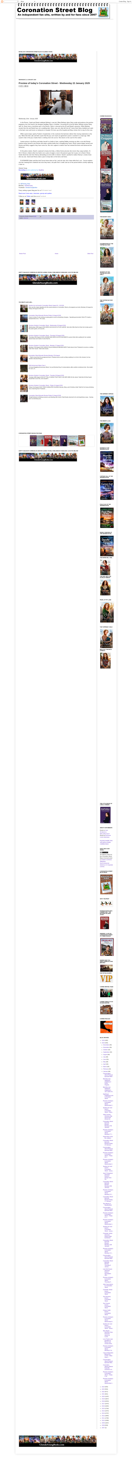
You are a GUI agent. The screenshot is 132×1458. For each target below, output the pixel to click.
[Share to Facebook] (25, 86)
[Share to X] (23, 86)
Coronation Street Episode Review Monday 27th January (108, 1124)
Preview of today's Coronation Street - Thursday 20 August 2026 (46, 335)
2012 (103, 1415)
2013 (103, 1413)
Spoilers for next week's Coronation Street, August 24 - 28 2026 (46, 305)
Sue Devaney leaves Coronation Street (107, 1299)
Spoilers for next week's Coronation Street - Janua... (108, 1169)
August (105, 1054)
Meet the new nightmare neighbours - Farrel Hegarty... (107, 1082)
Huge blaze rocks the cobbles (108, 1137)
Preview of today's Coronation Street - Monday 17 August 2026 (46, 345)
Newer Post (22, 253)
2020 (103, 1396)
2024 (103, 1387)
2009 (103, 1423)
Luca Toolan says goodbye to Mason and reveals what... (108, 1341)
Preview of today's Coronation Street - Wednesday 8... (108, 1319)
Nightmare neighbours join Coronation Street (108, 1096)
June (104, 1059)
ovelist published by (35, 170)
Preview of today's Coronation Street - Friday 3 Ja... (108, 1374)
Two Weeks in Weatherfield (107, 1204)
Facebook (43, 196)
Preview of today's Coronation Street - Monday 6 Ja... (108, 1348)
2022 (103, 1391)
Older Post (90, 253)
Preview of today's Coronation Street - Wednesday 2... (108, 1103)
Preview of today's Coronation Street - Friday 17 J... (108, 1215)
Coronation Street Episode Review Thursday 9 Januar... (108, 1264)
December (106, 1045)
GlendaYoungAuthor (31, 187)
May (104, 1062)
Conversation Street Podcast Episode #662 (108, 1257)
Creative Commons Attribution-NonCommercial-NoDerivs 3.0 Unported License (106, 863)
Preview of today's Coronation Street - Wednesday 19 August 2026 (47, 325)
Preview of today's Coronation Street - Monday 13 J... (108, 1251)
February (106, 1069)
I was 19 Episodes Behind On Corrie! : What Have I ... (108, 1355)
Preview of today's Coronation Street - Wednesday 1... (108, 1222)
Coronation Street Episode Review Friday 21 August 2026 (45, 395)
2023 (103, 1389)
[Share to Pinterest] (27, 86)
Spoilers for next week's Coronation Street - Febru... (108, 1110)
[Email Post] (40, 216)
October (105, 1049)
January (105, 1071)
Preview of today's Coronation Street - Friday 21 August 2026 (46, 385)
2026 (103, 1040)
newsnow (25, 218)
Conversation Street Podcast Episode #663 (108, 1209)
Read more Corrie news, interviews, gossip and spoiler (35, 193)
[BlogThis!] (22, 86)
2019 (103, 1399)
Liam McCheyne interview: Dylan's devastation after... (107, 1272)
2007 (103, 1427)
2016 (103, 1406)
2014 (103, 1411)
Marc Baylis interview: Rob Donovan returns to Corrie (108, 1334)
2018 (103, 1401)
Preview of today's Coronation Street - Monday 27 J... (108, 1132)
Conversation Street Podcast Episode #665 (108, 1075)
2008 (103, 1425)
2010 (103, 1420)
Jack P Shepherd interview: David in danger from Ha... (108, 1176)
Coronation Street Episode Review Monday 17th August (44, 355)
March (105, 1066)
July (104, 1057)
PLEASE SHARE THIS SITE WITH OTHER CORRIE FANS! (106, 842)
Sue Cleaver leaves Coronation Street (107, 1306)
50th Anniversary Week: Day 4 (37, 365)
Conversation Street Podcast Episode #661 (108, 1361)
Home (56, 253)
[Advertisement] (66, 33)
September (106, 1052)
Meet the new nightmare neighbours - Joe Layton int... (108, 1089)
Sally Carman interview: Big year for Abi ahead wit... (107, 1117)
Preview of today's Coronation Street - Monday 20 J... (108, 1192)
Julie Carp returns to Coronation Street (108, 1286)
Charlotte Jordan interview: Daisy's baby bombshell (107, 1236)
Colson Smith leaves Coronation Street (107, 1312)
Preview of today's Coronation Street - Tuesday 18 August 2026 (46, 375)
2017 (103, 1403)
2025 (103, 1043)
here (106, 830)
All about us (103, 832)
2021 (103, 1394)
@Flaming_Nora (25, 183)
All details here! (47, 190)
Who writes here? (105, 834)
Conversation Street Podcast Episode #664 (108, 1149)
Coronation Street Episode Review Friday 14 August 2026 (45, 315)
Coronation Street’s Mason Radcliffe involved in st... (108, 1367)
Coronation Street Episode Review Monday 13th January (108, 1243)
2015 (103, 1408)
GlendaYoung (28, 185)
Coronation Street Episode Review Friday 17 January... (108, 1199)
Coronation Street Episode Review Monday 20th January (108, 1184)
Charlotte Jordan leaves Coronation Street (107, 1292)
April (104, 1064)
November (106, 1047)
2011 (103, 1418)
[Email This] (20, 86)
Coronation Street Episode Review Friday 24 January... (108, 1143)
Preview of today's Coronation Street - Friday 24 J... (108, 1155)
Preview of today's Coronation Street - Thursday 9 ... (108, 1280)
